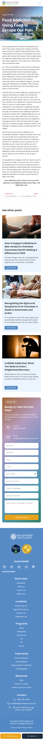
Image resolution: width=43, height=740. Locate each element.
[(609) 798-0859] (8, 427)
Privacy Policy (27, 727)
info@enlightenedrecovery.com (25, 438)
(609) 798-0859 (19, 428)
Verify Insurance (21, 517)
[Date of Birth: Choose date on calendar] (35, 474)
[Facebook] (33, 566)
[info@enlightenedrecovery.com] (8, 437)
